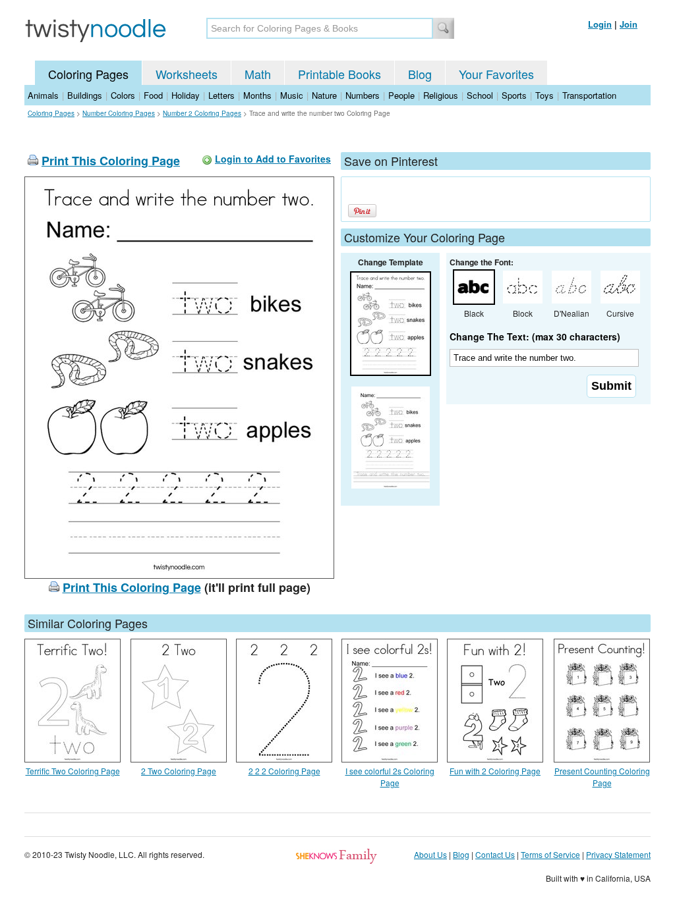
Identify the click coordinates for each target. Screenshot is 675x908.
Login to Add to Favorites (273, 158)
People (401, 95)
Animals (43, 95)
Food (153, 95)
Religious (440, 95)
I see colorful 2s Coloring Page (389, 776)
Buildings (84, 95)
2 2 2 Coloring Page (284, 770)
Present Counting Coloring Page (602, 776)
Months (257, 95)
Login (600, 24)
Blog (420, 73)
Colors (123, 95)
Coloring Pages (88, 73)
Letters (221, 95)
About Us (430, 854)
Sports (514, 95)
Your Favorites (496, 73)
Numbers (362, 95)
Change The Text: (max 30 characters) (535, 336)
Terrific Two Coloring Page (73, 770)
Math (258, 73)
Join (628, 24)
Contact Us (495, 854)
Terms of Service (550, 854)
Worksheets (187, 73)
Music (291, 95)
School (480, 95)
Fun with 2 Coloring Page (495, 770)
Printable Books (339, 73)
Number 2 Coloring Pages (202, 113)
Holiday (185, 95)
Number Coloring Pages (118, 113)
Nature (324, 95)
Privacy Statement (618, 854)
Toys (544, 95)
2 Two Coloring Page (178, 770)
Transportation (589, 95)
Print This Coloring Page (111, 160)
